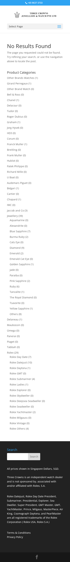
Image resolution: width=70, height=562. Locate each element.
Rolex (10, 352)
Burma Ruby (17, 237)
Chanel (11, 100)
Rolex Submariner (20, 379)
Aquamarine (17, 220)
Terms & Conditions (19, 532)
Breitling (12, 149)
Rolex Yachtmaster (21, 412)
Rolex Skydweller (20, 395)
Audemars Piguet (17, 183)
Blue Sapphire (18, 231)
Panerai (11, 336)
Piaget (10, 341)
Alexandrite (17, 225)
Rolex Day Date (19, 357)
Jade (12, 270)
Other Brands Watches (20, 78)
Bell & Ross (13, 94)
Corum (11, 138)
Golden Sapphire (20, 264)
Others (14, 314)
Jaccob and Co (15, 210)
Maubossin (13, 325)
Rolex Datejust (18, 362)
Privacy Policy (15, 537)
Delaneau (12, 319)
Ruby (13, 286)
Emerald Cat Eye (19, 259)
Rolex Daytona (18, 368)
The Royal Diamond (21, 297)
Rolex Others (17, 428)
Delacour (12, 105)
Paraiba (14, 275)
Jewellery (12, 216)
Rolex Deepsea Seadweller (25, 401)
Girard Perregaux (17, 83)
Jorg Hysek (13, 127)
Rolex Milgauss (19, 417)
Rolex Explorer (18, 390)
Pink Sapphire (18, 281)
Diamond (15, 247)
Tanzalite (15, 292)
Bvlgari (11, 188)
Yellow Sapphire (19, 308)
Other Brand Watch (18, 89)
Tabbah (11, 347)
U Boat (11, 177)
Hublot (11, 160)
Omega (11, 330)
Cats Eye (15, 242)
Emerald (15, 253)
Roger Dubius (15, 116)
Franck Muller (15, 144)
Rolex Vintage (18, 423)
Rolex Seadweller (20, 406)
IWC (9, 205)
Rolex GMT (16, 373)
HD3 (9, 133)
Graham (12, 122)
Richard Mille (15, 171)
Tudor (10, 111)
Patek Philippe (15, 166)
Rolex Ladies (17, 384)
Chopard (12, 199)
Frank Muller (14, 155)
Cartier (11, 194)
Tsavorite (15, 303)
